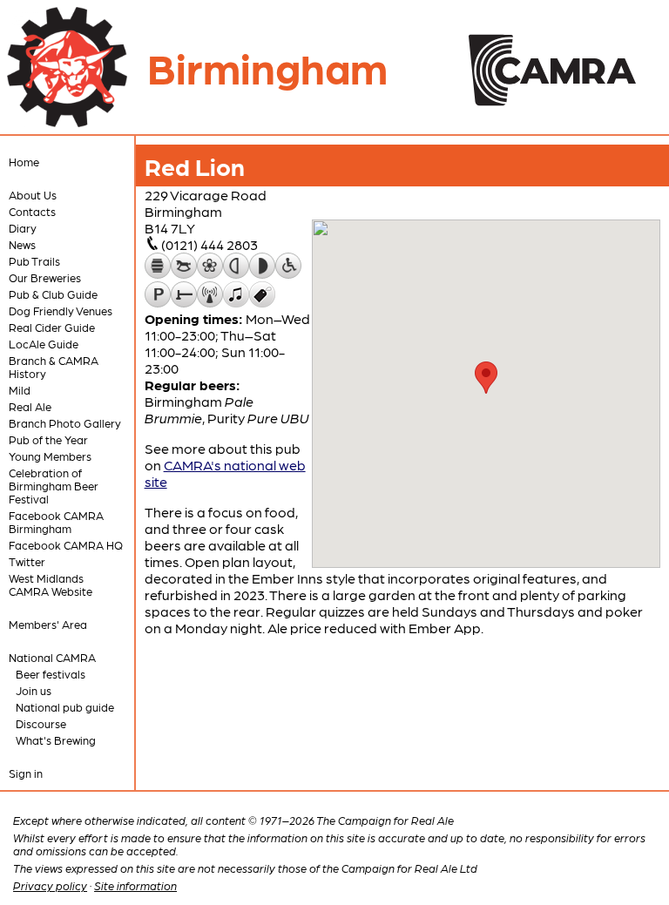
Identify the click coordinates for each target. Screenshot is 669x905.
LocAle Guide (43, 343)
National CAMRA (52, 657)
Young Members (50, 456)
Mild (19, 389)
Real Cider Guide (52, 327)
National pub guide (65, 706)
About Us (33, 194)
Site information (135, 885)
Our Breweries (45, 277)
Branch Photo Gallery (65, 422)
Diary (23, 227)
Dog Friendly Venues (60, 310)
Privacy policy (50, 885)
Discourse (41, 723)
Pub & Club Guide (53, 294)
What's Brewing (56, 739)
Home (24, 161)
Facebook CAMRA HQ (66, 544)
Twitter (27, 561)
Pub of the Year (48, 439)
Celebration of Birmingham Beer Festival (53, 485)
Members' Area (48, 624)
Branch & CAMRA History (53, 367)
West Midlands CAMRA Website (50, 584)
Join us (33, 690)
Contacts (32, 211)
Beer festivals (50, 673)
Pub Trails (34, 260)
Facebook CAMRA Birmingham (56, 522)
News (22, 244)
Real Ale (30, 406)
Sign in (26, 773)
